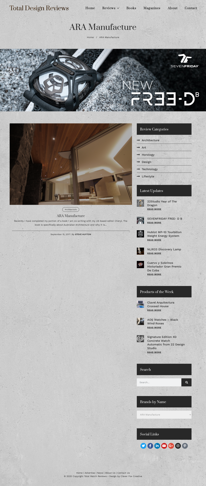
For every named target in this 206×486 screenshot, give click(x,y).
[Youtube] (164, 446)
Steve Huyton (83, 234)
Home (90, 8)
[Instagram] (178, 446)
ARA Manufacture (71, 216)
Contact (191, 8)
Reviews (109, 8)
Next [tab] (198, 80)
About (173, 8)
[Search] (186, 382)
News (100, 473)
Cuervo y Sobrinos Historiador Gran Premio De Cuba (164, 266)
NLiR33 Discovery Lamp (164, 249)
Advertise (90, 473)
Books (131, 8)
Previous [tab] (8, 80)
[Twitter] (143, 446)
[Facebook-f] (150, 446)
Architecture (71, 209)
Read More (154, 209)
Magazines (152, 8)
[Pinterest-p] (185, 446)
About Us (110, 473)
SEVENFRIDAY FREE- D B (164, 218)
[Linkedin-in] (157, 446)
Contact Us (123, 473)
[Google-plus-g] (171, 446)
